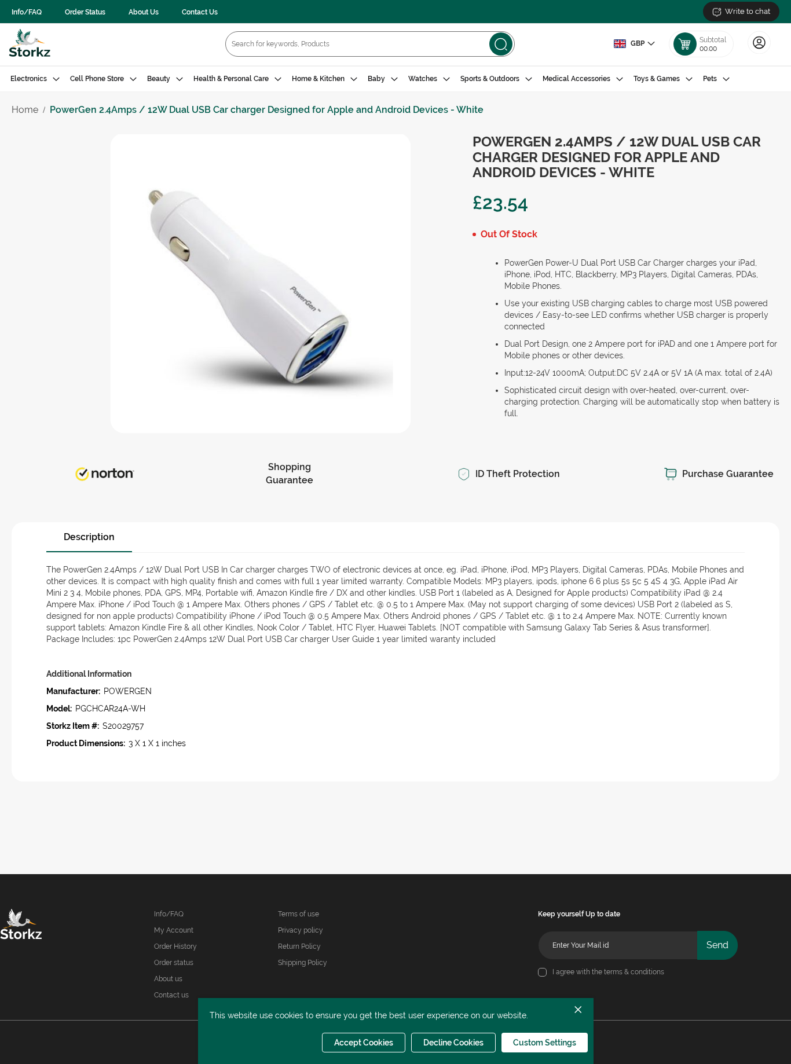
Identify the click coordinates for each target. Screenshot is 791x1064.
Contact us (171, 995)
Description (89, 536)
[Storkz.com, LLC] (35, 925)
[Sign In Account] (759, 53)
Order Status (85, 12)
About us (168, 979)
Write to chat (747, 11)
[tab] (395, 79)
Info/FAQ (27, 12)
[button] (634, 44)
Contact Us (200, 12)
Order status (173, 963)
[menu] (395, 79)
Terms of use (298, 914)
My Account (173, 930)
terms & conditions (634, 972)
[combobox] (370, 44)
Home (25, 109)
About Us (144, 12)
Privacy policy (300, 930)
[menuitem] (35, 79)
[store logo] (30, 44)
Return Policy (299, 946)
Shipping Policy (302, 963)
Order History (175, 946)
